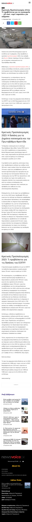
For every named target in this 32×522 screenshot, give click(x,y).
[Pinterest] (16, 23)
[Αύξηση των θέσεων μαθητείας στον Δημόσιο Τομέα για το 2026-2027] (24, 410)
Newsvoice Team (7, 19)
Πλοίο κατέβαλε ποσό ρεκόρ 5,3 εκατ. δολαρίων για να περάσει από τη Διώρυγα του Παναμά (11, 401)
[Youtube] (23, 461)
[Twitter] (12, 23)
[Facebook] (8, 23)
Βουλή (6, 58)
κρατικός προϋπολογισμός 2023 (19, 67)
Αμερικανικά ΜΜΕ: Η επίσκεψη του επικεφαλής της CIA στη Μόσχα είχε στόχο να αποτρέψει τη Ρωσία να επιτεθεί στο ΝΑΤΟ (12, 441)
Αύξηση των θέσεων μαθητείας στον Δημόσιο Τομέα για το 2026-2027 (11, 410)
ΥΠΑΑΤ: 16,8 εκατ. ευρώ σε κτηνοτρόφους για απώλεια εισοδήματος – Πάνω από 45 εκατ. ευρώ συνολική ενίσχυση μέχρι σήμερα (11, 419)
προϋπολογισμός (12, 56)
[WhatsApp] (19, 23)
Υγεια (3, 7)
